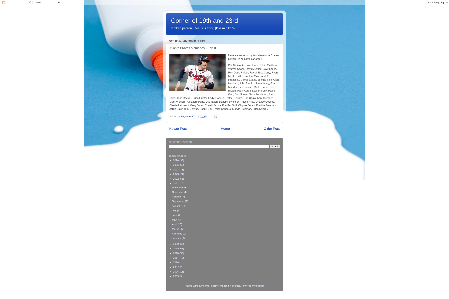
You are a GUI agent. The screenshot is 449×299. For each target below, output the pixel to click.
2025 (176, 165)
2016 (176, 262)
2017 (176, 258)
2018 (176, 253)
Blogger (259, 285)
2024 (176, 169)
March (176, 229)
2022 (176, 178)
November (178, 192)
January (177, 238)
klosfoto (236, 285)
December (178, 187)
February (177, 233)
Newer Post (178, 128)
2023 (176, 174)
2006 (176, 271)
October (177, 196)
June (175, 215)
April (175, 224)
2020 (176, 244)
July (174, 210)
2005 (176, 276)
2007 (176, 267)
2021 (176, 183)
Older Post (272, 128)
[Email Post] (215, 116)
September (178, 201)
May (174, 220)
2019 (176, 248)
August (176, 206)
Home (225, 128)
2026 (176, 160)
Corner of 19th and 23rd (204, 20)
